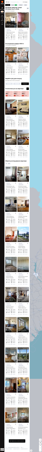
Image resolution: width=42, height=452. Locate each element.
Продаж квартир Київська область (13, 447)
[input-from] (9, 84)
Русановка (20, 63)
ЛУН (6, 447)
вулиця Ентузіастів (16, 448)
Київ (21, 447)
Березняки (8, 63)
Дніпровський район (8, 448)
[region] (36, 226)
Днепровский (9, 30)
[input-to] (17, 84)
